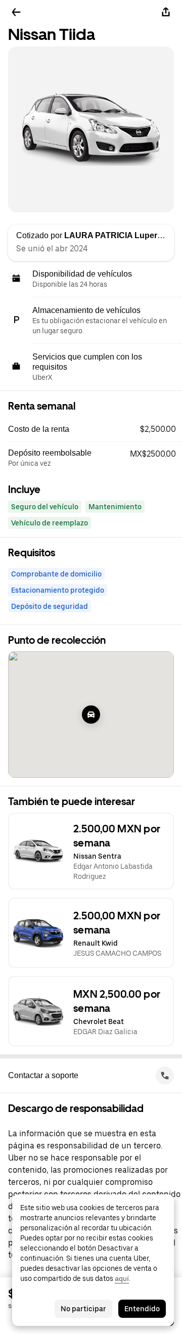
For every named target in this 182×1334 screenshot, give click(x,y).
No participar (83, 1309)
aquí (122, 1278)
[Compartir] (166, 12)
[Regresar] (16, 12)
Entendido (142, 1309)
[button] (95, 429)
